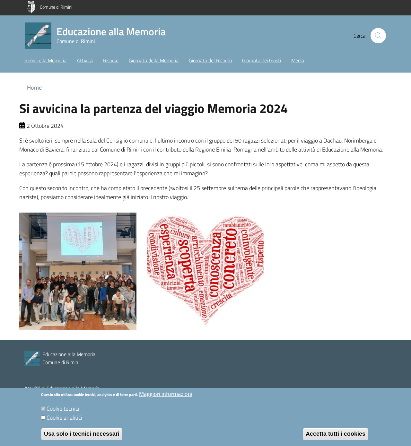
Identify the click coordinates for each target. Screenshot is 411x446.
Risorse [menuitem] (110, 60)
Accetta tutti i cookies (335, 434)
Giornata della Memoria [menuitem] (154, 60)
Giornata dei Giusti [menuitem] (261, 60)
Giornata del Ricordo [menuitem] (210, 60)
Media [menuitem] (297, 60)
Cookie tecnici (63, 408)
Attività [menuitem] (85, 60)
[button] (378, 35)
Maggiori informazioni (165, 393)
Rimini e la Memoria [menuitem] (45, 60)
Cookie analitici (64, 417)
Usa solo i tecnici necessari (81, 434)
